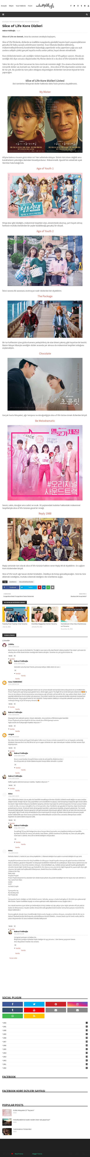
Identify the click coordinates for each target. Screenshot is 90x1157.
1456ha (11, 644)
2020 (45, 1030)
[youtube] (88, 6)
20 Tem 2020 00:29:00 (13, 714)
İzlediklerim (12, 582)
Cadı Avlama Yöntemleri (22, 1129)
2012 (45, 1060)
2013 (45, 1057)
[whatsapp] (12, 1016)
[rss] (34, 1016)
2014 (45, 1053)
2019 (45, 1034)
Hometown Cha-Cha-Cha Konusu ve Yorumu (73, 625)
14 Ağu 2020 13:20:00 (19, 828)
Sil (14, 656)
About (77, 1154)
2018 (45, 1038)
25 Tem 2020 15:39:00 (13, 778)
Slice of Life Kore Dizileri (17, 21)
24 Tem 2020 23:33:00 (13, 736)
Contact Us (84, 1154)
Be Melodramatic (45, 421)
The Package (45, 296)
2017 (45, 1042)
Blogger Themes (37, 1154)
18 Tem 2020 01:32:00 (13, 646)
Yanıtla (10, 656)
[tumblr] (81, 6)
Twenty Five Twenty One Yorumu (14, 624)
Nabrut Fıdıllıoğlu (8, 31)
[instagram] (78, 6)
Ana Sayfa (5, 21)
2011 (45, 1064)
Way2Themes (19, 1154)
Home (70, 1154)
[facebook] (71, 6)
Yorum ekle (13, 958)
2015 (45, 1049)
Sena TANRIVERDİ (15, 682)
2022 (45, 1023)
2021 (45, 1027)
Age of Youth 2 (45, 231)
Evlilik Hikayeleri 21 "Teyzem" (23, 1110)
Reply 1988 (45, 513)
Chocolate (45, 353)
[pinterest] (85, 6)
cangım (11, 734)
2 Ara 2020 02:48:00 (13, 853)
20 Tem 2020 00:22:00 (19, 663)
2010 (45, 1068)
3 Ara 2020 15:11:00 (19, 934)
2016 (45, 1045)
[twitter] (74, 6)
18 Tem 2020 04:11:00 (13, 684)
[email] (56, 1010)
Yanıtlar (12, 659)
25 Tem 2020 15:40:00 (19, 755)
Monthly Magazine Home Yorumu (44, 624)
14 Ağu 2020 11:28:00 (13, 796)
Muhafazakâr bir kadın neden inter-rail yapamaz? (31, 1120)
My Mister (45, 92)
